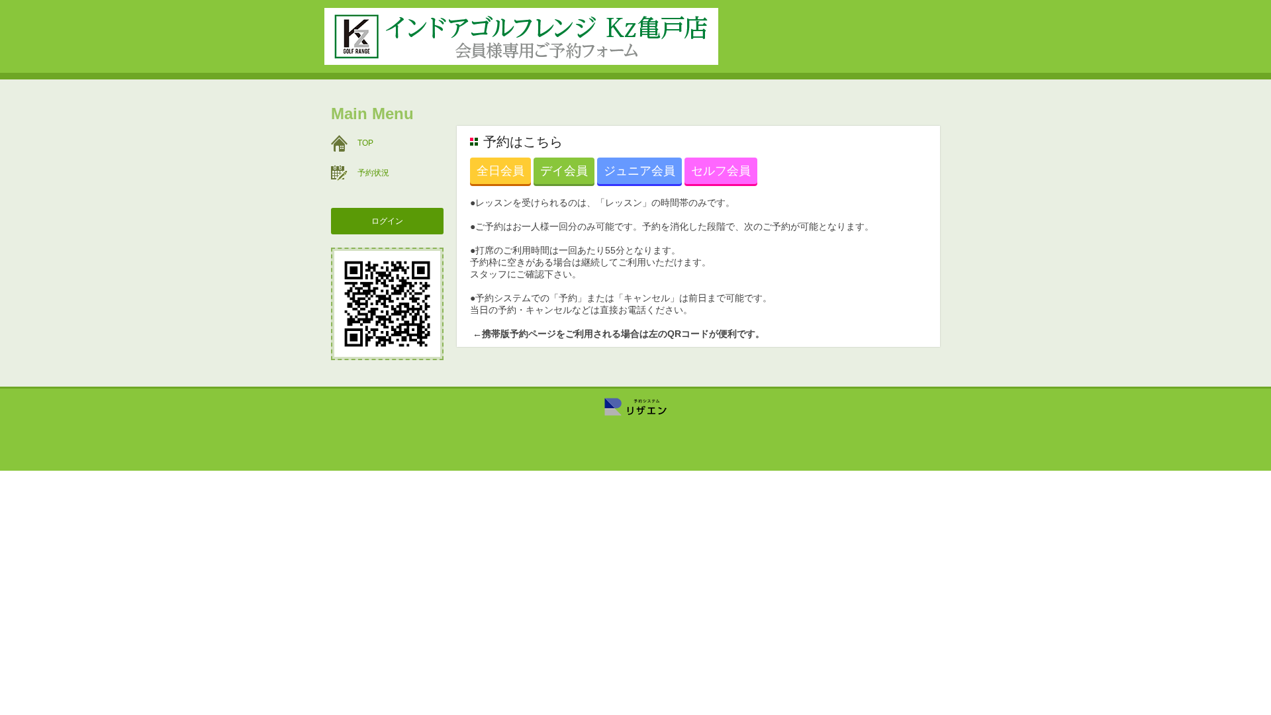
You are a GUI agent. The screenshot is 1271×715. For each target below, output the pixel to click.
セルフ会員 (721, 170)
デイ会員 (564, 170)
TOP (365, 143)
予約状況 (373, 172)
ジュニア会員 (639, 170)
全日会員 (500, 170)
